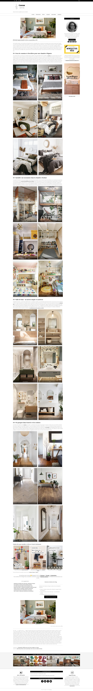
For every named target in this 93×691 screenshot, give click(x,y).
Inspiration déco (21, 630)
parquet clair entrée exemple (55, 641)
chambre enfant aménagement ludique (32, 631)
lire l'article (59, 569)
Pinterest (30, 572)
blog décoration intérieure (41, 630)
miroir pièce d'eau (21, 640)
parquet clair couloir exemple (36, 641)
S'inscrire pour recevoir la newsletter (72, 60)
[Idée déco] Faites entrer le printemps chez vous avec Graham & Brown (29, 648)
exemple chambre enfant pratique (38, 634)
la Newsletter (53, 575)
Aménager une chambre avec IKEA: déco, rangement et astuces (24, 583)
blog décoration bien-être (32, 630)
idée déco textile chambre (48, 638)
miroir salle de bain (27, 640)
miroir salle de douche (34, 640)
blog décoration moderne (50, 630)
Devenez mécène (44, 576)
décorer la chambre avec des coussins (43, 633)
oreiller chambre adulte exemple (43, 640)
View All (78, 667)
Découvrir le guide (72, 96)
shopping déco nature (42, 673)
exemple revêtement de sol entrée (34, 637)
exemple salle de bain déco (44, 637)
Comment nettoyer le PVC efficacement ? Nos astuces (23, 589)
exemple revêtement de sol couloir (22, 637)
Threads (33, 572)
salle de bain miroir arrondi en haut (34, 642)
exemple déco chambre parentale (24, 635)
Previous (12, 558)
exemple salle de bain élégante (55, 637)
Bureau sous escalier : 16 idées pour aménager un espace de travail (25, 587)
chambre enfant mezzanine (55, 631)
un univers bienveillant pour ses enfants (27, 181)
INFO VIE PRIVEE (21, 675)
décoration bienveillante (37, 632)
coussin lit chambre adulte (28, 632)
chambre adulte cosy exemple (20, 631)
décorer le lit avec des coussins (55, 633)
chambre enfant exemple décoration (45, 631)
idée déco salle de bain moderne (27, 638)
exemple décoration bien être (47, 635)
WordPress (50, 689)
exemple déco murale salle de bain (36, 635)
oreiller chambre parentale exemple (56, 640)
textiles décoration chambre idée (51, 643)
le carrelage (47, 427)
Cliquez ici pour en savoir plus (21, 684)
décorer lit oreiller (16, 634)
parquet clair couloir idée (46, 641)
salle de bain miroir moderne (45, 642)
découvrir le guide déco (25, 569)
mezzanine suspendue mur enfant (51, 639)
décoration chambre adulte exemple (47, 632)
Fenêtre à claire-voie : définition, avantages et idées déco (23, 588)
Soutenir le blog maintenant (50, 596)
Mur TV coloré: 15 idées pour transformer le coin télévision (23, 590)
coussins (49, 55)
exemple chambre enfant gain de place (26, 634)
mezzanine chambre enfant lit (18, 639)
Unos (45, 689)
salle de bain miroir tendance (33, 643)
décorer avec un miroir (23, 633)
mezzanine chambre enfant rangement (29, 639)
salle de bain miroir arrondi (23, 642)
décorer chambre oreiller (32, 633)
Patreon (37, 572)
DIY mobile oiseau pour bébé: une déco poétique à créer (23, 585)
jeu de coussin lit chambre (57, 638)
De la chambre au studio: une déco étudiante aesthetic (23, 584)
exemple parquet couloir (51, 636)
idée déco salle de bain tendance (38, 638)
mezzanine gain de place (41, 639)
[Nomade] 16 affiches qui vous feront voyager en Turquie (28, 647)
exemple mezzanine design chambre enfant (39, 636)
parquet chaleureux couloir (17, 641)
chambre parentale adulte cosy (18, 632)
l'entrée (25, 424)
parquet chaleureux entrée (26, 641)
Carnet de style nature (34, 673)
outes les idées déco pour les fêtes (48, 675)
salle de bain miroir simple (23, 643)
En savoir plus (72, 39)
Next (63, 558)
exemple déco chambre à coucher (50, 634)
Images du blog (72, 675)
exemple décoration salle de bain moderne (25, 636)
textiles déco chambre (42, 643)
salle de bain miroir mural (54, 642)
